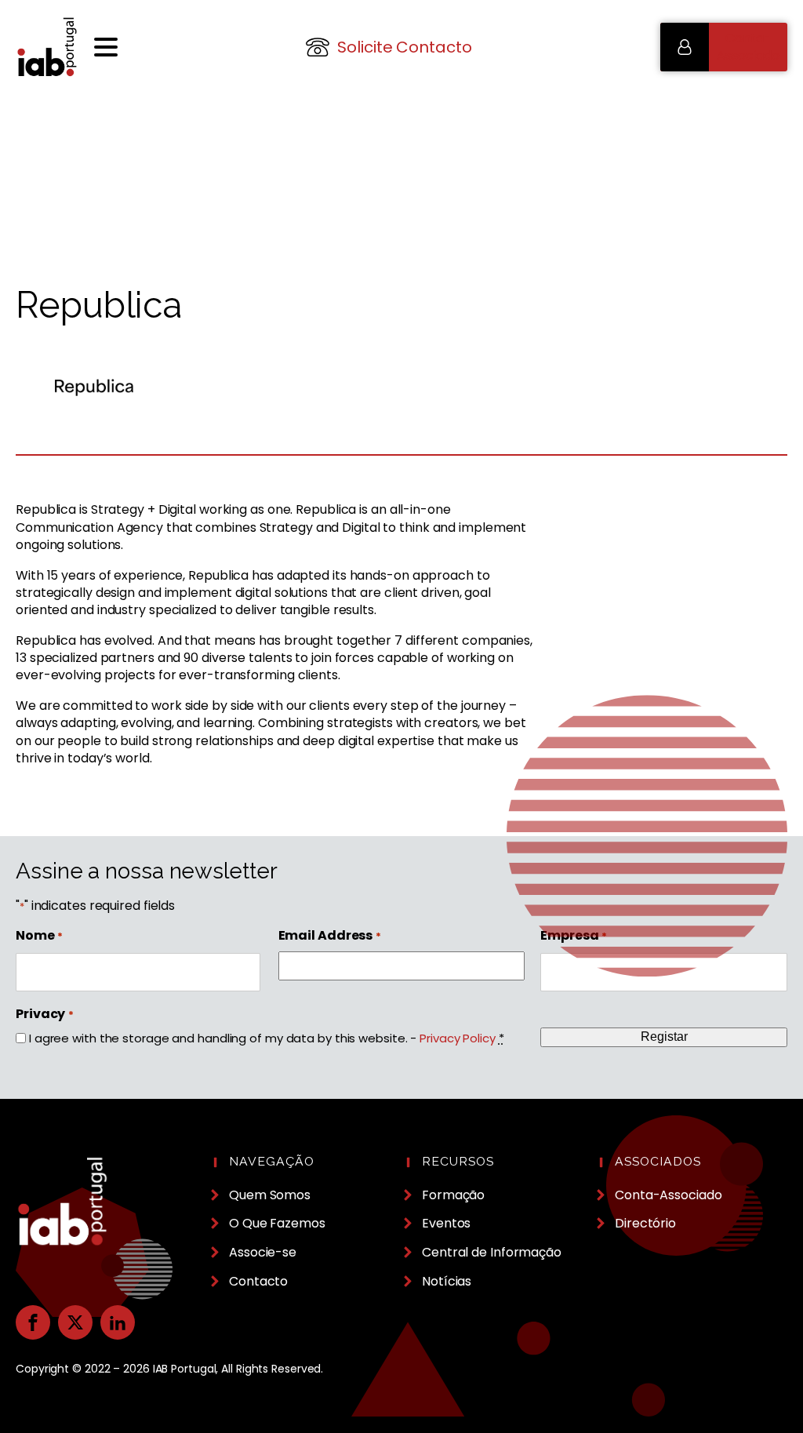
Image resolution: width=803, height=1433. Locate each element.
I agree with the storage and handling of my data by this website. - (266, 1038)
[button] (723, 47)
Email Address (329, 935)
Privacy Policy (458, 1038)
